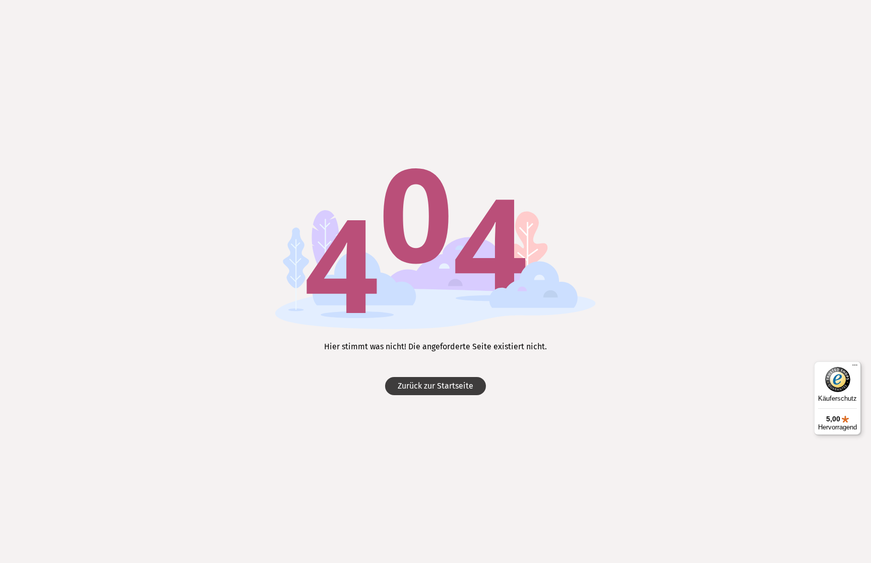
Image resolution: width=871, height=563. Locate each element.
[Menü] (855, 367)
